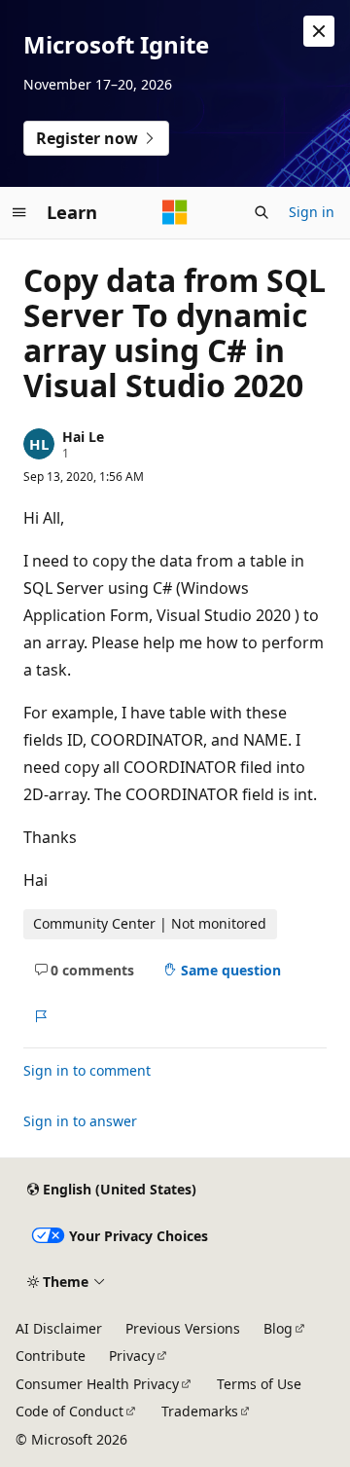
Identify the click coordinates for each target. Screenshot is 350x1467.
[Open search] (261, 212)
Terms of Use (259, 1384)
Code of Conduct (69, 1411)
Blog (278, 1328)
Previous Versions (182, 1328)
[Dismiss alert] (318, 31)
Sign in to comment (87, 1070)
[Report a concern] (40, 1016)
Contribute (51, 1355)
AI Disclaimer (59, 1328)
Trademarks (199, 1411)
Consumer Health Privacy (97, 1384)
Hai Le (83, 436)
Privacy (132, 1355)
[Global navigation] (19, 212)
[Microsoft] (175, 212)
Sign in (311, 211)
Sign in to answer (80, 1121)
